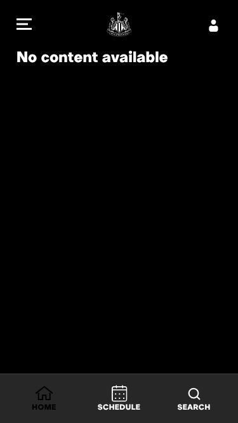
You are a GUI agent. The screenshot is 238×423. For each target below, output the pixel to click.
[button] (24, 25)
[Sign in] (214, 25)
